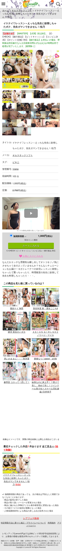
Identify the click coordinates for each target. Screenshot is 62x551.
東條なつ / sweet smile (45, 358)
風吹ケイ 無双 (16, 308)
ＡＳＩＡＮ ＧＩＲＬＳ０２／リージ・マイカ (45, 333)
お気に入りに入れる (32, 256)
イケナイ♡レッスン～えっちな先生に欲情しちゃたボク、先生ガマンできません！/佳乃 (16, 479)
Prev (6, 69)
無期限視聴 (19, 236)
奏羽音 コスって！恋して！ (17, 382)
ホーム (5, 10)
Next (55, 69)
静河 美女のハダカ (16, 331)
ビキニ (15, 162)
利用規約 (52, 522)
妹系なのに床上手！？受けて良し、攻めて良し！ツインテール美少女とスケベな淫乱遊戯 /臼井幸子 (45, 387)
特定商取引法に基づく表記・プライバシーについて (23, 522)
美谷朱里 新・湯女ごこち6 (45, 308)
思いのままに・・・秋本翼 (16, 358)
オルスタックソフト (22, 10)
